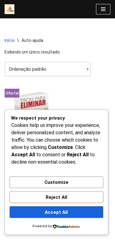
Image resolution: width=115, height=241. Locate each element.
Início (10, 40)
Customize (56, 182)
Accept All (56, 212)
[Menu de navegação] (103, 9)
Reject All (56, 197)
